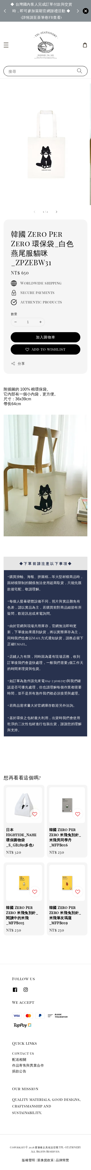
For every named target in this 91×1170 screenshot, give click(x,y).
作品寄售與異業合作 (28, 1065)
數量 (14, 314)
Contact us (23, 1053)
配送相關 (19, 1059)
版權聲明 (28, 1160)
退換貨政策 (45, 1160)
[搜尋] (79, 71)
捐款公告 (19, 1071)
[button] (6, 45)
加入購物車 (45, 337)
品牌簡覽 (62, 1160)
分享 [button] (21, 363)
